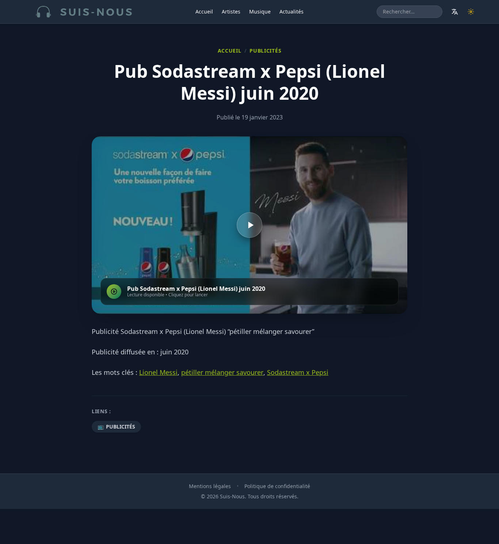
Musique (260, 11)
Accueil (204, 11)
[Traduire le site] (454, 11)
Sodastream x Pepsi (297, 372)
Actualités (291, 11)
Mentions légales (210, 486)
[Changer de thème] (470, 11)
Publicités (265, 50)
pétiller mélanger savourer (222, 372)
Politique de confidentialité (277, 486)
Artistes (231, 11)
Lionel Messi (158, 372)
